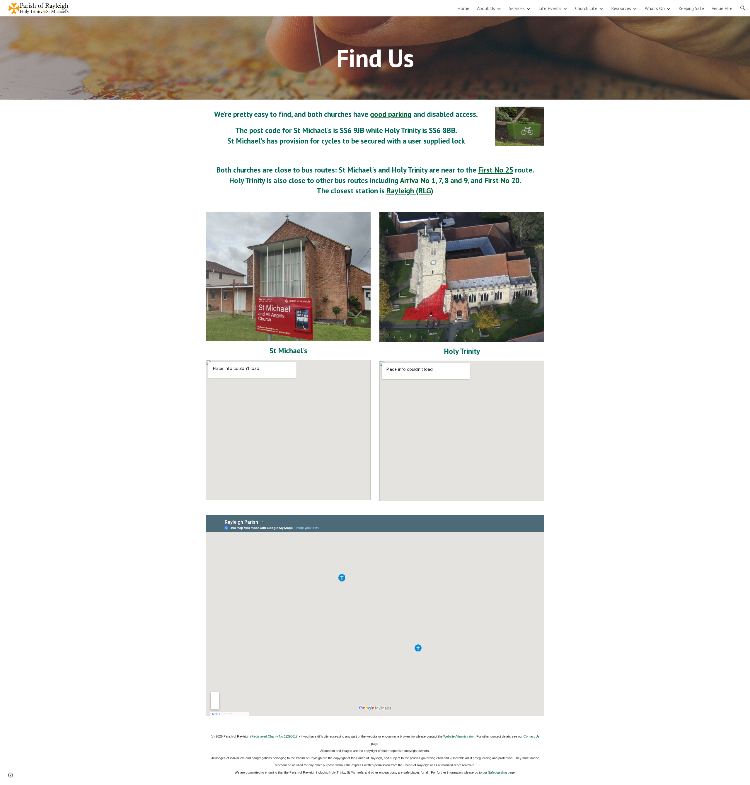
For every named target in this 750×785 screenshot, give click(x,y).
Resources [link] (621, 8)
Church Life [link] (586, 8)
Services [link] (517, 8)
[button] (743, 8)
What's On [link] (655, 8)
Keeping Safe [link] (691, 8)
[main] (375, 58)
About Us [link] (486, 8)
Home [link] (463, 8)
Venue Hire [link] (722, 8)
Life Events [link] (549, 8)
